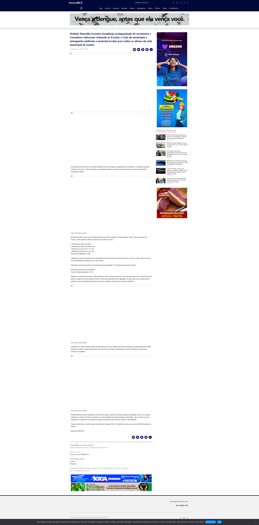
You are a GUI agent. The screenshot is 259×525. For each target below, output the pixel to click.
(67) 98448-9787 (83, 454)
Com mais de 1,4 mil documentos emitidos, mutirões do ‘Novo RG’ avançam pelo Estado (176, 180)
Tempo (164, 8)
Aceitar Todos (210, 522)
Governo (132, 8)
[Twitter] (184, 518)
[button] (134, 49)
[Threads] (180, 2)
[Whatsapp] (188, 2)
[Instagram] (177, 2)
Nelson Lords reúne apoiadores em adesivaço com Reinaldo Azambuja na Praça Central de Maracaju (177, 136)
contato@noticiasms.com (179, 501)
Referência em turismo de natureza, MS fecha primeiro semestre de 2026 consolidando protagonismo (177, 162)
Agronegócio (141, 8)
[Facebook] (180, 518)
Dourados (116, 8)
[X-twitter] (184, 2)
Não (219, 522)
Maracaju (124, 8)
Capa (100, 8)
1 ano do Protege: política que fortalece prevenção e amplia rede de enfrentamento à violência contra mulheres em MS (177, 171)
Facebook (72, 461)
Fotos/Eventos (173, 8)
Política (157, 8)
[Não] (255, 522)
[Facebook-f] (173, 2)
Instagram (73, 464)
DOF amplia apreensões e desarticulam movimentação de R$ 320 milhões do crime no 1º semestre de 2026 (177, 153)
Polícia (150, 8)
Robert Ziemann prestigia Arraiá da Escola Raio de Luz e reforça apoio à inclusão (177, 144)
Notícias (107, 8)
